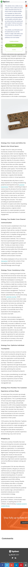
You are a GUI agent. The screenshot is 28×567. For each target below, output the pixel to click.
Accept (14, 45)
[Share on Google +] (11, 565)
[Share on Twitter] (7, 565)
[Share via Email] (25, 565)
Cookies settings (14, 41)
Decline (14, 49)
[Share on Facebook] (2, 565)
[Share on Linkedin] (16, 565)
